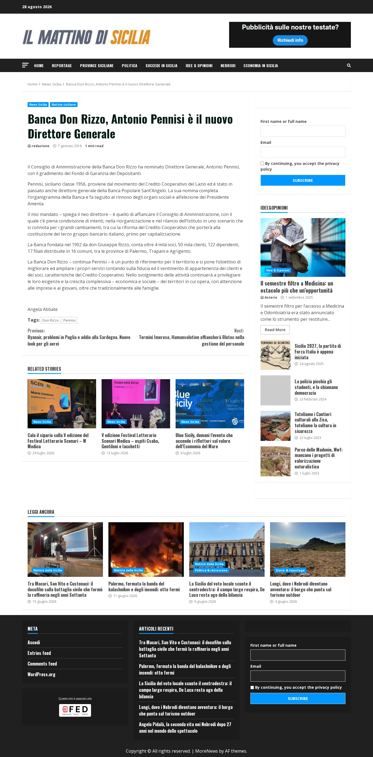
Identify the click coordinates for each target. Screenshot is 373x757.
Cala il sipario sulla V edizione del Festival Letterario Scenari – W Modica (62, 403)
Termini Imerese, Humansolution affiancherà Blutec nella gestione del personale (191, 337)
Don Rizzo (50, 320)
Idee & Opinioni (199, 65)
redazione (40, 146)
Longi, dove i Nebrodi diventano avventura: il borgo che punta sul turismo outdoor (307, 549)
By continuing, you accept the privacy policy (299, 166)
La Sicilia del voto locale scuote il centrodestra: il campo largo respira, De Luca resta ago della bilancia (227, 549)
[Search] (349, 65)
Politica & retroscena (211, 570)
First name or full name (283, 121)
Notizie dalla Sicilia (47, 570)
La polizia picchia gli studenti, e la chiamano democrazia (275, 390)
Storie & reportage (290, 570)
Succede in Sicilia (161, 65)
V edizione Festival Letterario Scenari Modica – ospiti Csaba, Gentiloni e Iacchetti (136, 403)
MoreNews (206, 751)
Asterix (271, 297)
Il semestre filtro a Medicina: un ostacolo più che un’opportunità (302, 247)
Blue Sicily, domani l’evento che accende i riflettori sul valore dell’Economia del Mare (210, 403)
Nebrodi (228, 65)
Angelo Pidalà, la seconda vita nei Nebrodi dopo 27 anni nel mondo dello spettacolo (185, 727)
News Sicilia (38, 104)
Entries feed (39, 653)
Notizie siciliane (64, 104)
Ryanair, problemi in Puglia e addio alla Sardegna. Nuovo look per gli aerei (79, 337)
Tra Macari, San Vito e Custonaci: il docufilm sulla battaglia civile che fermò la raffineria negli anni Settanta (65, 549)
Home (39, 65)
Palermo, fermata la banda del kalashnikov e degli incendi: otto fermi (146, 549)
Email (265, 142)
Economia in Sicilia (261, 65)
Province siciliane (97, 65)
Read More (275, 329)
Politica (129, 65)
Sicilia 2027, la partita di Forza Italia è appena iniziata (275, 355)
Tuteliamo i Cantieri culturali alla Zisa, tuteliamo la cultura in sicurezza (275, 426)
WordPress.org (41, 674)
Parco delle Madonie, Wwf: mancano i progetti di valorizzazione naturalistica (275, 461)
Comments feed (42, 663)
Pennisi (69, 320)
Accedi (34, 642)
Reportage (62, 65)
